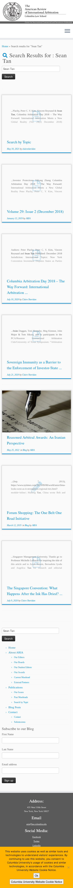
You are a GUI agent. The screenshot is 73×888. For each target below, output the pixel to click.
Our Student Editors (23, 667)
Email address (9, 764)
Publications (15, 687)
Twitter (36, 841)
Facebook (36, 837)
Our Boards (19, 662)
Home (5, 46)
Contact (12, 712)
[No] (68, 867)
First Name (8, 734)
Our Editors (19, 657)
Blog (25, 450)
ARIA (28, 218)
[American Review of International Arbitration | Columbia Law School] (36, 13)
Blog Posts (14, 707)
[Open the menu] (67, 31)
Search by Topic (19, 141)
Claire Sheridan (29, 299)
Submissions (19, 722)
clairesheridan (28, 149)
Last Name (7, 749)
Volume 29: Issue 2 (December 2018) (35, 211)
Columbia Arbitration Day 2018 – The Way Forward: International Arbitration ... (36, 286)
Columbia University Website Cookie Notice (36, 882)
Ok (36, 875)
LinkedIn (37, 845)
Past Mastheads (21, 697)
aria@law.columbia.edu (36, 824)
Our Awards (19, 672)
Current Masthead (22, 677)
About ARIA (15, 652)
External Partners (21, 682)
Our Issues (19, 692)
